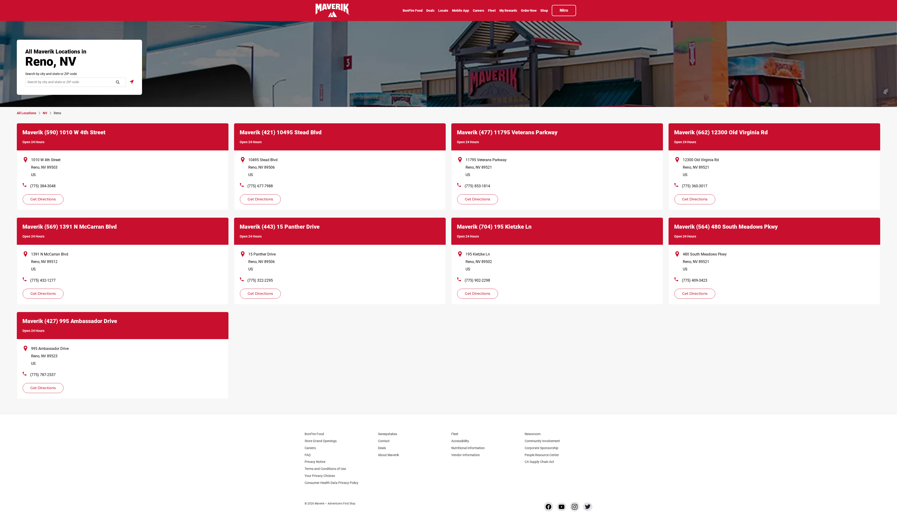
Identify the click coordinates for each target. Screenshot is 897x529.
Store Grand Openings (321, 441)
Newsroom (533, 434)
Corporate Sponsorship (541, 448)
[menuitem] (413, 11)
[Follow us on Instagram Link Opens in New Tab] (574, 506)
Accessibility (460, 441)
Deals (382, 448)
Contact (384, 441)
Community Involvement (542, 441)
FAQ (308, 455)
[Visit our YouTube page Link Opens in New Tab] (561, 507)
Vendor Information (465, 455)
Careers (310, 448)
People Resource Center (542, 455)
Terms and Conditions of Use (325, 469)
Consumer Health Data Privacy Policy (331, 483)
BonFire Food (314, 434)
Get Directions (40, 197)
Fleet (454, 434)
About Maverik (388, 455)
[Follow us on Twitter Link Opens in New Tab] (587, 506)
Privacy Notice (315, 462)
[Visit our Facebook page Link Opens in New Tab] (548, 506)
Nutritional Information (468, 448)
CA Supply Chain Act (539, 462)
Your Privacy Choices (320, 476)
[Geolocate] (132, 81)
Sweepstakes (387, 434)
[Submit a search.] (118, 82)
